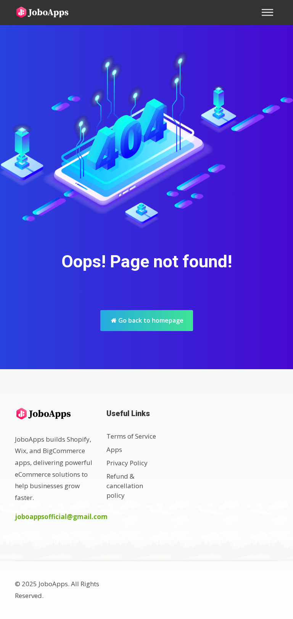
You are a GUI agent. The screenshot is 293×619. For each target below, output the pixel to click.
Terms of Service (131, 436)
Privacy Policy (127, 462)
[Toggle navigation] (269, 12)
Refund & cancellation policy (124, 486)
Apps (114, 449)
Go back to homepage (150, 320)
